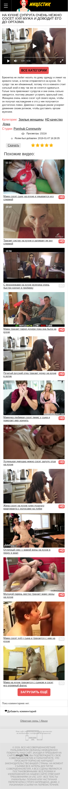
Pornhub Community (27, 128)
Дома (6, 124)
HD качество (54, 119)
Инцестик (22, 755)
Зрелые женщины (31, 119)
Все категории (34, 70)
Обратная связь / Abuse (34, 720)
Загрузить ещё (34, 692)
